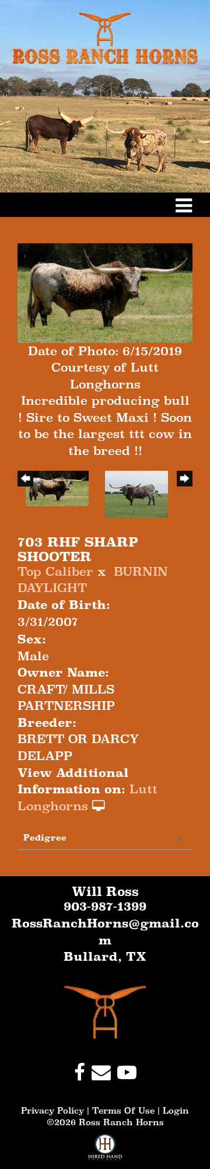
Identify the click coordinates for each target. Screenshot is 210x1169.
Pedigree (44, 837)
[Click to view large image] (105, 292)
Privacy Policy (52, 1110)
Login (176, 1110)
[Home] (105, 1012)
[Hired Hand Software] (105, 1151)
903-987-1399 (105, 907)
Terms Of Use (123, 1110)
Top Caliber (55, 572)
